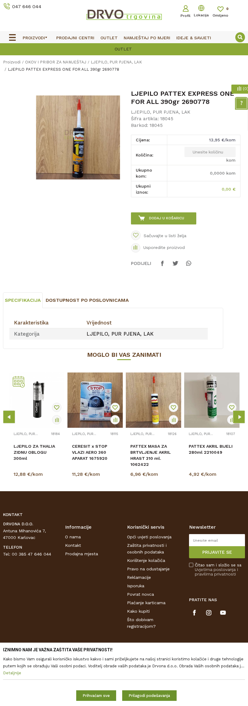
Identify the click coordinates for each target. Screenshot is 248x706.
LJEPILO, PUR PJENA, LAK (116, 62)
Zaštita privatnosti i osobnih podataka (147, 548)
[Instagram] (208, 612)
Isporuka (135, 585)
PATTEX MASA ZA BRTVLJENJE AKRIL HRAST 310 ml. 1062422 (150, 455)
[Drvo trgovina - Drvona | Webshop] (124, 14)
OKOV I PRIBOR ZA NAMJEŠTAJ (55, 62)
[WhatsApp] (188, 266)
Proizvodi (12, 62)
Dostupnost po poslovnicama (87, 300)
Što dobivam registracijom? (141, 623)
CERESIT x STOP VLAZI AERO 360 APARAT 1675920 (89, 452)
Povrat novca (140, 594)
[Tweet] (175, 266)
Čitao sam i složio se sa (218, 569)
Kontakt (73, 545)
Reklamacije (139, 577)
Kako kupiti (138, 611)
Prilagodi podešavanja (149, 695)
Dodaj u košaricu (166, 218)
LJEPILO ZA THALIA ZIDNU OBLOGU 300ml (34, 452)
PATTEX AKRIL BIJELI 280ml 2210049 (211, 449)
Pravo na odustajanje (148, 568)
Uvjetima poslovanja (215, 569)
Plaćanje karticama (146, 602)
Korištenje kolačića (146, 560)
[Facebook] (162, 266)
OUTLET (123, 49)
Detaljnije (37, 475)
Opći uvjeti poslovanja (149, 536)
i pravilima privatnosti (216, 571)
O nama (73, 536)
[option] (124, 48)
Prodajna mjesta (81, 553)
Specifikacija (23, 300)
